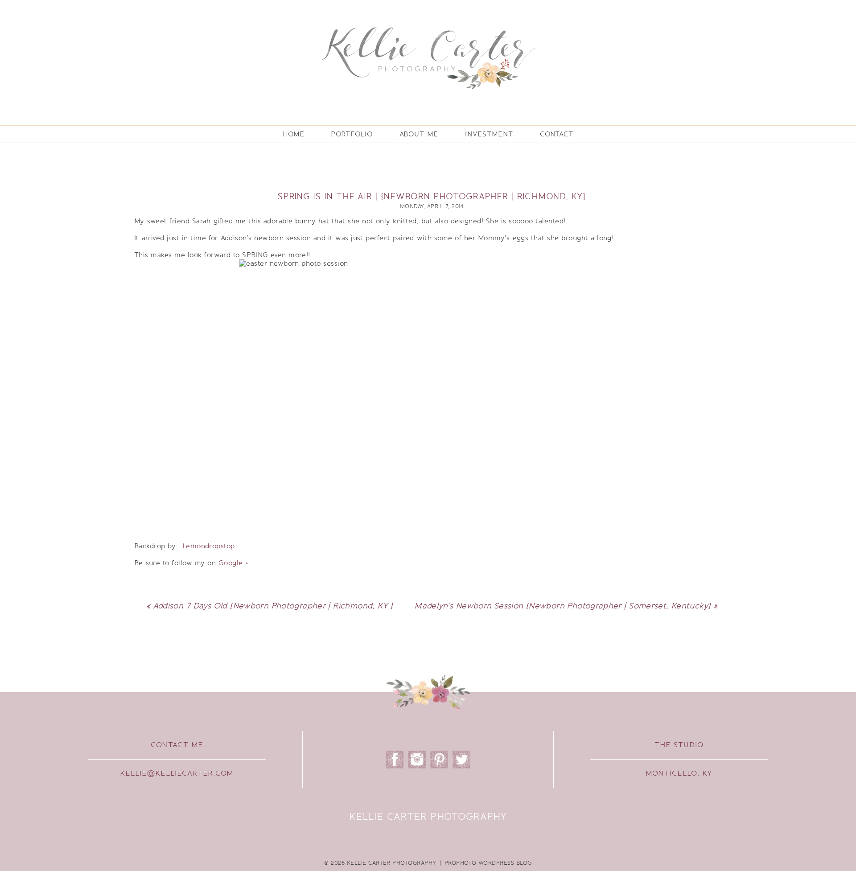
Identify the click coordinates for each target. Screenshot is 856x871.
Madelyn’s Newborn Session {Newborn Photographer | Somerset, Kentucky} (562, 606)
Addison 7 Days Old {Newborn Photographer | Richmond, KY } (273, 606)
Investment (489, 134)
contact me (177, 744)
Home (294, 134)
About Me (418, 134)
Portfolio (351, 134)
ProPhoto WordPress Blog (488, 863)
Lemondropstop (208, 546)
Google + (233, 563)
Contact (556, 134)
